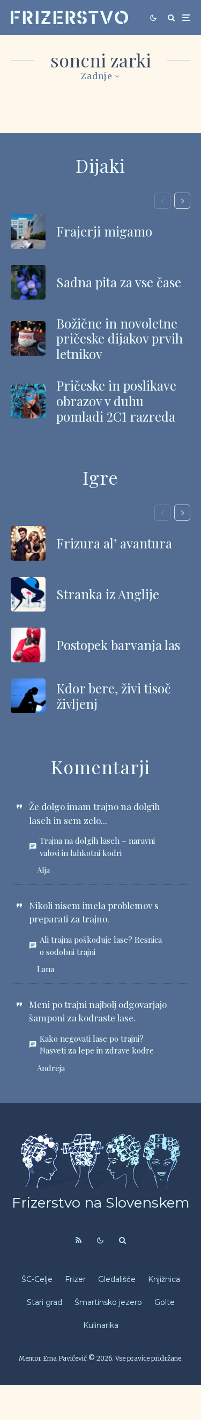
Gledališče (117, 1279)
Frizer (75, 1279)
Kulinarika (100, 1325)
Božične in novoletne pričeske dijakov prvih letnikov (119, 339)
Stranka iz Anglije (107, 594)
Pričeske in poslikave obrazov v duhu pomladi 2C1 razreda (116, 401)
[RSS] (79, 1240)
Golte (164, 1302)
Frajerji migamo (104, 231)
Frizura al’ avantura (114, 543)
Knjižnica (164, 1279)
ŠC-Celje (37, 1279)
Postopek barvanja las (118, 645)
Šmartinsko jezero (108, 1302)
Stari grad (44, 1302)
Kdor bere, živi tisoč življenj (113, 696)
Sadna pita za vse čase (118, 282)
